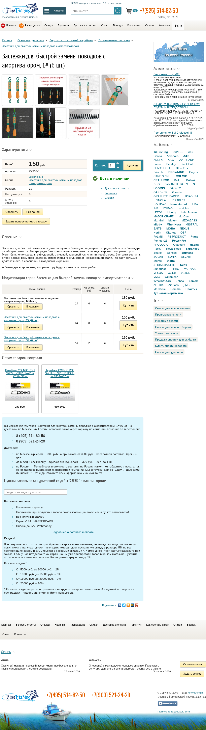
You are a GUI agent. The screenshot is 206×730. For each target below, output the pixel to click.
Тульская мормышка (168, 293)
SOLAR (158, 256)
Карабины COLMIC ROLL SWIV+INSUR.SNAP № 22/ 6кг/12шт (20, 373)
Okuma (171, 232)
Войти (178, 25)
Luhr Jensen (189, 212)
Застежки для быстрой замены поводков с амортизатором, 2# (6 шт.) (32, 318)
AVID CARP (186, 160)
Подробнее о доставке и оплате (73, 532)
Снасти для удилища (169, 352)
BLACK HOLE (162, 168)
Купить (132, 165)
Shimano (187, 252)
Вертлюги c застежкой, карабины (71, 40)
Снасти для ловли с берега (173, 327)
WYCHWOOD (162, 280)
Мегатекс (159, 289)
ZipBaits (173, 285)
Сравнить (11, 211)
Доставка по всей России (179, 52)
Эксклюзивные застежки (114, 40)
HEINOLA (159, 200)
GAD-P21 (176, 188)
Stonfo (157, 260)
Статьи (149, 25)
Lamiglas (183, 208)
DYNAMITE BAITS (176, 184)
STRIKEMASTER (164, 264)
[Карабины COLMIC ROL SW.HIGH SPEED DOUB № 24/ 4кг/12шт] (60, 391)
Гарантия (63, 25)
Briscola (158, 172)
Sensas (172, 252)
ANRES (158, 160)
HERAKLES (178, 200)
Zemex (193, 280)
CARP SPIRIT (162, 176)
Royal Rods (173, 248)
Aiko (186, 156)
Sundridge (160, 268)
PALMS (158, 236)
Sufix (183, 264)
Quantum (179, 244)
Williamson (171, 276)
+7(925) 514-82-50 (159, 10)
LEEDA (158, 212)
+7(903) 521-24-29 (111, 695)
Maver (172, 220)
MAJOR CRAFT (163, 216)
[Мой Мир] (132, 605)
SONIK (172, 256)
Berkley (171, 164)
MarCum (184, 216)
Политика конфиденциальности (174, 711)
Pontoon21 (160, 240)
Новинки (11, 25)
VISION (185, 272)
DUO (156, 184)
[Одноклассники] (128, 605)
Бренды (118, 25)
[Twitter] (124, 605)
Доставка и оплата (85, 25)
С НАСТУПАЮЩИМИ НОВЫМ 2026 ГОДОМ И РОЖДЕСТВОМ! (176, 106)
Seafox (157, 252)
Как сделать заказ (157, 624)
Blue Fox (182, 168)
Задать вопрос (192, 673)
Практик (191, 289)
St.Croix (186, 256)
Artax (171, 160)
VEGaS (158, 272)
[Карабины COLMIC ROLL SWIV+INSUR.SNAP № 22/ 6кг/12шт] (20, 391)
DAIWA (190, 180)
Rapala (194, 244)
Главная (6, 624)
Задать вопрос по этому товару (26, 221)
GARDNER (160, 192)
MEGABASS (189, 220)
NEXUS (184, 228)
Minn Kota (174, 224)
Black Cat (187, 164)
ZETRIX (158, 285)
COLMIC (181, 176)
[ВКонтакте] (120, 605)
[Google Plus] (137, 605)
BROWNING (176, 172)
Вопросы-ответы (26, 624)
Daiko (177, 180)
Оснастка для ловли (31, 40)
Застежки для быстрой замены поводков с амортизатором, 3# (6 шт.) (32, 338)
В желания (33, 211)
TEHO (175, 268)
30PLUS (178, 152)
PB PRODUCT (177, 236)
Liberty (171, 212)
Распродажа (32, 25)
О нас (104, 25)
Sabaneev (192, 248)
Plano (195, 236)
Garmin (177, 192)
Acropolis (172, 156)
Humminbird (178, 204)
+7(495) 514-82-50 (65, 695)
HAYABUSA (191, 196)
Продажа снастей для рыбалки (175, 339)
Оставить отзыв (193, 664)
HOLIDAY (159, 204)
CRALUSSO (161, 180)
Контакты (164, 25)
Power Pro (179, 240)
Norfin (157, 232)
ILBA (195, 204)
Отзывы (45, 624)
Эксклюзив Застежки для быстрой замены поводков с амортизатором (55, 180)
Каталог (7, 40)
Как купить (133, 25)
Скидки (48, 25)
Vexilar (172, 272)
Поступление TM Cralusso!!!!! (172, 132)
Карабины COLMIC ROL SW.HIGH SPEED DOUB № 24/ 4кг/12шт (59, 373)
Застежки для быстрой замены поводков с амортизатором (40, 46)
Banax (157, 164)
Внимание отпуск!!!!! (166, 74)
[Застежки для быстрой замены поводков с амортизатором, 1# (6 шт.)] (18, 106)
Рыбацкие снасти (166, 320)
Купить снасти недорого (171, 345)
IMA (156, 208)
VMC (156, 276)
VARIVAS (190, 268)
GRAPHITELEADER (166, 196)
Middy (157, 224)
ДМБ (186, 285)
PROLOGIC (160, 244)
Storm (171, 260)
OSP (183, 232)
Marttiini (158, 220)
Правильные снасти (168, 314)
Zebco (180, 280)
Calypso (194, 172)
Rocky (157, 248)
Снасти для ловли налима (172, 308)
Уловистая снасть (166, 333)
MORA (170, 228)
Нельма (175, 289)
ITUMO (168, 208)
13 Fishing (160, 152)
